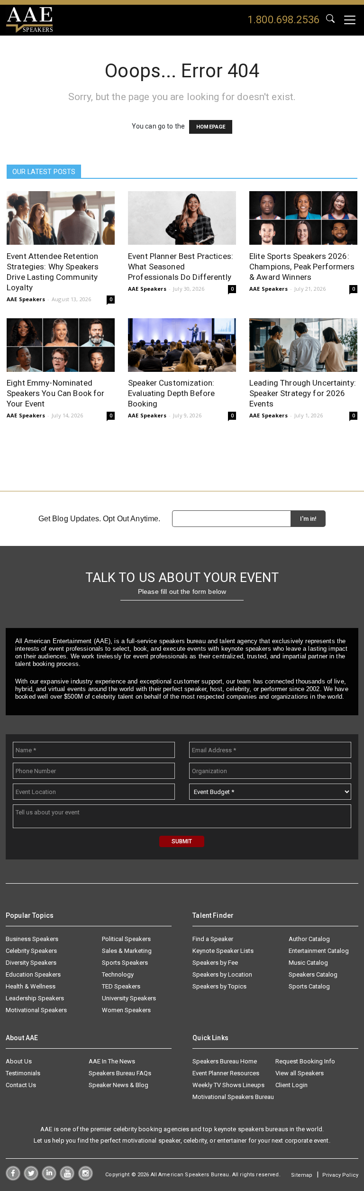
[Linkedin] (49, 1178)
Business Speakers (32, 938)
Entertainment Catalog (319, 950)
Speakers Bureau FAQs (120, 1073)
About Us (19, 1061)
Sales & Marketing (127, 950)
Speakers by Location (222, 974)
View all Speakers (299, 1073)
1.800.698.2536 (283, 20)
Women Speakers (126, 1010)
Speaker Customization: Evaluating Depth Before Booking (171, 393)
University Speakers (129, 998)
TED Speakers (121, 986)
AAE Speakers (26, 299)
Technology (118, 974)
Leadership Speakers (35, 998)
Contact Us (21, 1085)
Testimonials (23, 1073)
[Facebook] (13, 1178)
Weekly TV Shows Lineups (228, 1085)
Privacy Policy (340, 1175)
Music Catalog (308, 962)
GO (330, 20)
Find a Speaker (212, 938)
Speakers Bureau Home (224, 1061)
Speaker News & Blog (118, 1085)
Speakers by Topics (219, 986)
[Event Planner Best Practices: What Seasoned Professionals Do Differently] (182, 218)
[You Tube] (67, 1178)
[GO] (330, 20)
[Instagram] (85, 1178)
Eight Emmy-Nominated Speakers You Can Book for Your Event (56, 393)
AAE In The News (112, 1061)
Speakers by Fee (215, 962)
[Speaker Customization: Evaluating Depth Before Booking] (182, 345)
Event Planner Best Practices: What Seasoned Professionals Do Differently (180, 266)
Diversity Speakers (31, 962)
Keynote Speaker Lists (223, 950)
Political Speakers (126, 938)
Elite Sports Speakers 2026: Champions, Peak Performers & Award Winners (302, 266)
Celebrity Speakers (31, 950)
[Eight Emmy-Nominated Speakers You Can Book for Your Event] (61, 345)
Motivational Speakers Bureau (233, 1096)
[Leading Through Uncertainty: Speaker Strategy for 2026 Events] (303, 345)
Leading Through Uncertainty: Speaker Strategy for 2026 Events (302, 393)
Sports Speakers (125, 962)
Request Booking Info (305, 1061)
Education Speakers (33, 974)
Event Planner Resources (225, 1073)
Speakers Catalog (313, 974)
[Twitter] (31, 1178)
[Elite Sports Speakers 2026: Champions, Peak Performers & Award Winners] (303, 218)
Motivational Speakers (36, 1010)
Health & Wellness (30, 986)
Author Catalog (309, 938)
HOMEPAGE (210, 127)
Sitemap (301, 1175)
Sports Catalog (309, 986)
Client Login (291, 1085)
